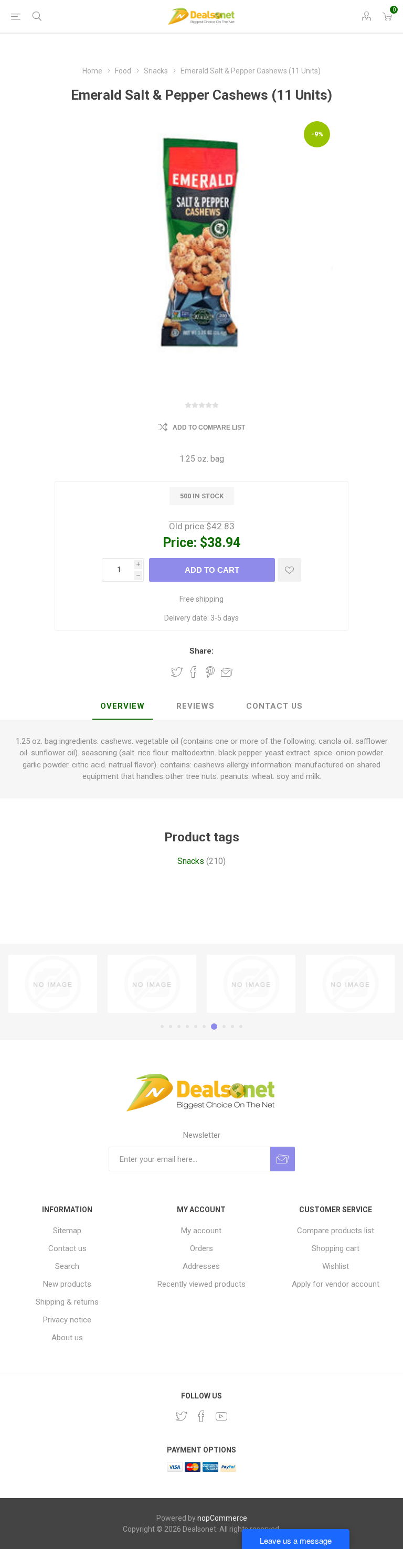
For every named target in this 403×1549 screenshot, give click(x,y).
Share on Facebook (193, 672)
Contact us (67, 1248)
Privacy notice (67, 1319)
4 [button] (187, 1026)
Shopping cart (335, 1248)
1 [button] (162, 1026)
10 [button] (240, 1026)
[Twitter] (181, 1416)
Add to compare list (209, 427)
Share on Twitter (177, 672)
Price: (180, 542)
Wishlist (335, 1266)
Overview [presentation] (122, 706)
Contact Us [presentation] (274, 706)
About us (67, 1337)
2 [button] (170, 1026)
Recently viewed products (201, 1284)
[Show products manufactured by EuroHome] (52, 984)
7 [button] (214, 1026)
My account (201, 1230)
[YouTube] (221, 1416)
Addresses (201, 1266)
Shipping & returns (67, 1302)
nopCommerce (222, 1518)
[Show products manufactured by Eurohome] (350, 984)
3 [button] (179, 1026)
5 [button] (195, 1026)
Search (67, 1266)
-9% (317, 134)
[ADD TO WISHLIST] (289, 570)
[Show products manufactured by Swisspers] (152, 984)
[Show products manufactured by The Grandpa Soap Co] (251, 984)
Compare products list (335, 1230)
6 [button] (204, 1026)
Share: (201, 651)
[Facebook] (201, 1416)
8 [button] (224, 1026)
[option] (52, 984)
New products (67, 1284)
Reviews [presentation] (195, 706)
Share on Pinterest (210, 672)
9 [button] (232, 1026)
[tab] (122, 706)
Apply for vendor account (335, 1284)
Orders (201, 1248)
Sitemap (67, 1230)
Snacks (190, 861)
